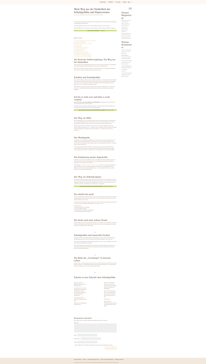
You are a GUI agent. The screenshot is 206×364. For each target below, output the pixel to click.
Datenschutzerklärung (77, 359)
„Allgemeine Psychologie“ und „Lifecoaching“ (90, 165)
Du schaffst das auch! (79, 50)
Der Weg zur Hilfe (79, 44)
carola (76, 14)
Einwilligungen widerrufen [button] (119, 359)
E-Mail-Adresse (77, 338)
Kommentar (76, 322)
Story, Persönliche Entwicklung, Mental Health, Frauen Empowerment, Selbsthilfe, (90, 14)
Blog (129, 2)
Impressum (84, 359)
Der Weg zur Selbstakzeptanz (81, 49)
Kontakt (124, 2)
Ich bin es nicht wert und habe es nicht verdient (84, 43)
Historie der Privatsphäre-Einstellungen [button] (106, 359)
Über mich (118, 2)
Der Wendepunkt (78, 46)
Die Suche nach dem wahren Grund (82, 51)
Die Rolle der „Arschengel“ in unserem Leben (84, 54)
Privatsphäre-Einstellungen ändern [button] (93, 359)
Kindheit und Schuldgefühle (80, 42)
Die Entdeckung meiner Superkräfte (82, 47)
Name (75, 335)
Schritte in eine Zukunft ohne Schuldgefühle (83, 56)
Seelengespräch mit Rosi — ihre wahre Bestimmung (126, 51)
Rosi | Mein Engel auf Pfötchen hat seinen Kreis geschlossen (127, 62)
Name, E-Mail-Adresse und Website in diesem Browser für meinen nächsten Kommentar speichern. (94, 345)
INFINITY (110, 2)
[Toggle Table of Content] (75, 39)
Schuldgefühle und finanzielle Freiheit (82, 53)
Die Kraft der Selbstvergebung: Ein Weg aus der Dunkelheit (86, 40)
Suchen (130, 8)
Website (75, 342)
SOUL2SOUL (103, 2)
